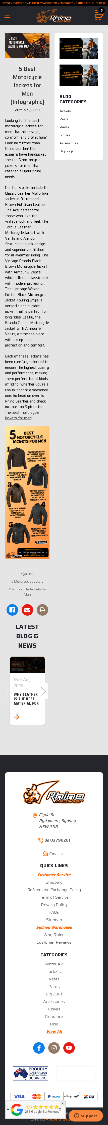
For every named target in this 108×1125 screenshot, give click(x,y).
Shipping (54, 882)
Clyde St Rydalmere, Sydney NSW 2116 (57, 821)
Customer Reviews (54, 942)
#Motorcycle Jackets (27, 581)
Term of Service (54, 897)
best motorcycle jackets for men (22, 415)
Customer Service (54, 875)
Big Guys (67, 151)
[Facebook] (12, 610)
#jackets (27, 573)
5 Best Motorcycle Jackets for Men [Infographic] (27, 85)
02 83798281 (57, 840)
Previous (11, 691)
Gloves (65, 135)
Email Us (57, 854)
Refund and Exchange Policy (54, 890)
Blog (54, 1024)
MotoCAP (54, 964)
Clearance (54, 1016)
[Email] (27, 610)
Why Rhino (54, 935)
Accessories (69, 143)
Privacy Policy (54, 905)
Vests (64, 119)
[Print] (42, 610)
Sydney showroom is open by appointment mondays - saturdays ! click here (54, 3)
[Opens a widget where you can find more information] (85, 1116)
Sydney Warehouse (54, 927)
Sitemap (54, 920)
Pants (64, 127)
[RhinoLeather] (17, 1115)
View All (54, 1031)
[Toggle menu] (7, 16)
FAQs (54, 912)
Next (43, 691)
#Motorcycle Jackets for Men (27, 591)
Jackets (65, 111)
